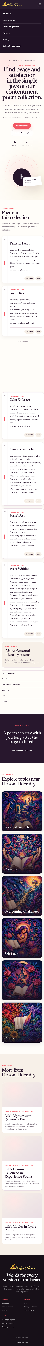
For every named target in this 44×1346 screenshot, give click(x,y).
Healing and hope (30, 1307)
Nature (6, 33)
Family (6, 39)
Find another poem (22, 1342)
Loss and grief (29, 1310)
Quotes (4, 1310)
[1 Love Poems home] (12, 4)
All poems (8, 13)
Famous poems (7, 1307)
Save (38, 278)
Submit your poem (12, 46)
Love (4, 696)
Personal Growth (8, 673)
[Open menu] (39, 4)
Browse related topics (22, 133)
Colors (4, 701)
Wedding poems (8, 1327)
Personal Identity (27, 60)
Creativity (6, 679)
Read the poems (22, 126)
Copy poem (29, 278)
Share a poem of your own (22, 750)
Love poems (9, 20)
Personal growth (11, 26)
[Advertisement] (22, 365)
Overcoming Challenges (11, 684)
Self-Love (5, 690)
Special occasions (8, 1323)
